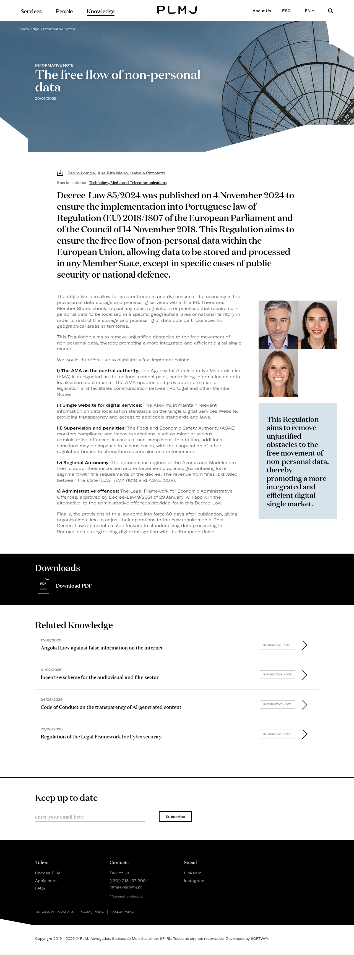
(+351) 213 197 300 (128, 880)
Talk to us (119, 872)
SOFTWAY (259, 938)
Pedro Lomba (81, 172)
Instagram (194, 880)
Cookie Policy (122, 912)
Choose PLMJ (49, 872)
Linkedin (192, 872)
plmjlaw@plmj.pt (126, 887)
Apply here (46, 880)
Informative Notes (59, 29)
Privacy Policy (91, 912)
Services (31, 11)
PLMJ (177, 9)
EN (308, 11)
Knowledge (29, 29)
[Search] (330, 11)
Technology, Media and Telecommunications (127, 182)
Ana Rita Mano (112, 172)
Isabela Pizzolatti (147, 172)
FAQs (40, 888)
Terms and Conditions (54, 912)
